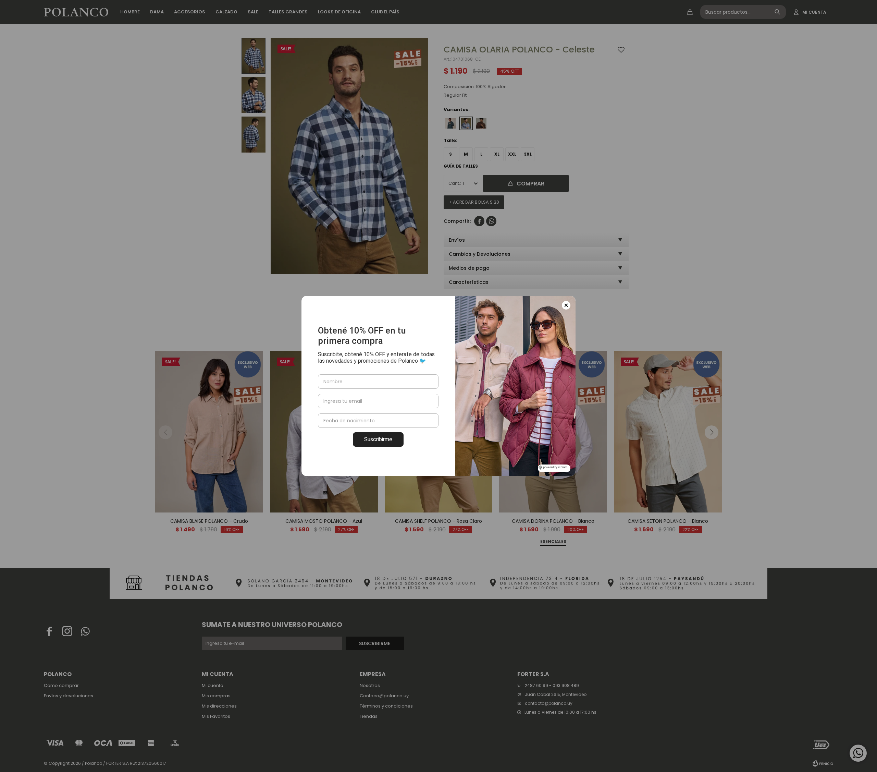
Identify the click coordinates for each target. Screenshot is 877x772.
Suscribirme (378, 439)
